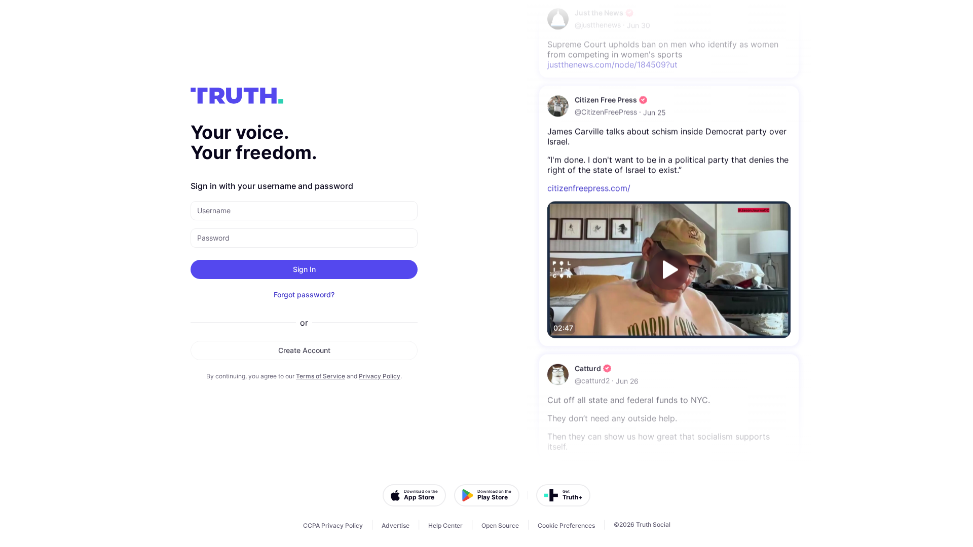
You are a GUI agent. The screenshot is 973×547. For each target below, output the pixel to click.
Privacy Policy (379, 376)
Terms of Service (320, 376)
